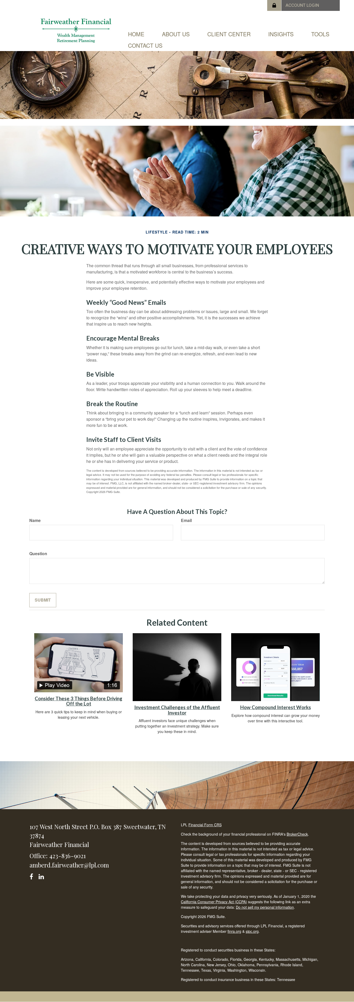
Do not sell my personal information (265, 907)
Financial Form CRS (205, 824)
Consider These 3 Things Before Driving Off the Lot (78, 701)
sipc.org (252, 931)
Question (38, 553)
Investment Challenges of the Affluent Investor (177, 710)
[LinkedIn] (42, 875)
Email (186, 520)
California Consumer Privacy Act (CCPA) (214, 901)
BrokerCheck (297, 834)
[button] (176, 34)
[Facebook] (33, 875)
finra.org (234, 931)
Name (35, 520)
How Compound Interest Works (275, 707)
